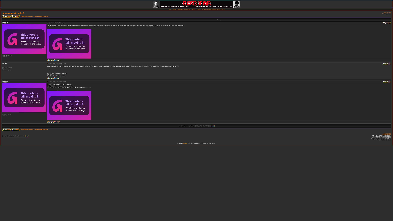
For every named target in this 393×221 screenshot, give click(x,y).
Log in (223, 9)
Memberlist (180, 9)
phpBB (185, 143)
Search (174, 9)
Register (193, 9)
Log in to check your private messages (211, 9)
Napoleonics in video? (13, 13)
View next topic (387, 12)
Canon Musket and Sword (41, 16)
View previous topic (386, 13)
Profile (198, 9)
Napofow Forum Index (27, 16)
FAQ (170, 9)
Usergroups (187, 9)
